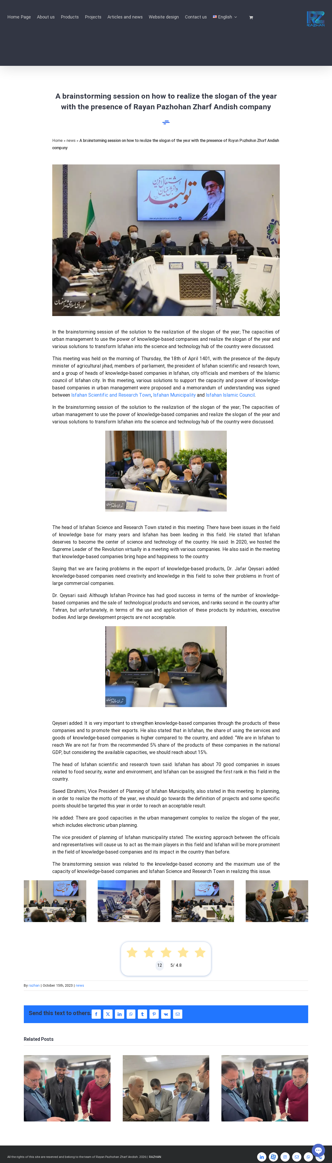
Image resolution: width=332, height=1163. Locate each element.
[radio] (132, 954)
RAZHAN (155, 1156)
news (71, 141)
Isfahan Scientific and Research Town (111, 395)
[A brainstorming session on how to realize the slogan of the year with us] (166, 166)
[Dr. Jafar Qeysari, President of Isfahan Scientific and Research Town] (166, 628)
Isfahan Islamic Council (230, 395)
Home (57, 141)
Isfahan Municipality (174, 395)
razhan (34, 985)
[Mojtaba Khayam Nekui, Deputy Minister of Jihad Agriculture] (277, 882)
